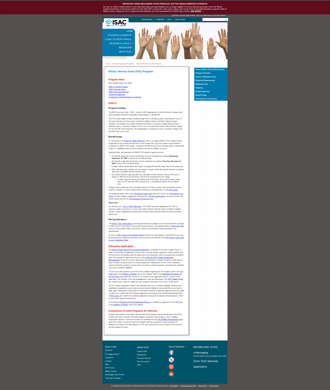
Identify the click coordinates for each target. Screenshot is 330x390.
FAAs (107, 364)
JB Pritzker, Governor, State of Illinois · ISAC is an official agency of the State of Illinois (198, 15)
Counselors (146, 19)
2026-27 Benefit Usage (117, 89)
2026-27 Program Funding (118, 87)
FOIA (139, 365)
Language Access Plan (188, 386)
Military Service (111, 371)
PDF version (114, 296)
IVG (177, 302)
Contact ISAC (142, 351)
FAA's (169, 19)
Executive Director (144, 358)
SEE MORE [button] (196, 11)
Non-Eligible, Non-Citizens (115, 375)
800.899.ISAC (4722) (205, 347)
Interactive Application (117, 95)
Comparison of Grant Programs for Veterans (125, 97)
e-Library (160, 19)
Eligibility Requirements (205, 80)
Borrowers (109, 350)
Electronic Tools (178, 226)
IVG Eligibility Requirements (168, 320)
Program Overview (203, 73)
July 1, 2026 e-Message (132, 206)
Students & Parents (120, 35)
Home (130, 31)
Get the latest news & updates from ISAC (210, 356)
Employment (141, 355)
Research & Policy (121, 43)
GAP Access (180, 19)
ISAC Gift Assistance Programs (123, 64)
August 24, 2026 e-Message (134, 141)
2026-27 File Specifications (119, 92)
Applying (199, 88)
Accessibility (174, 386)
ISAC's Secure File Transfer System (130, 235)
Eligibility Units (202, 84)
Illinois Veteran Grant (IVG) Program (149, 64)
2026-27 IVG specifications (122, 224)
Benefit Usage (201, 95)
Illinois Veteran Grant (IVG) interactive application (130, 250)
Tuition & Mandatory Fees (206, 77)
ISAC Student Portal (119, 39)
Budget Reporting (203, 91)
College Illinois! (113, 354)
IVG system (173, 190)
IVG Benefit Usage (141, 194)
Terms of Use (202, 386)
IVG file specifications (157, 196)
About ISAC (126, 52)
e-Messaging (200, 352)
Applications (200, 366)
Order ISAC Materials (205, 361)
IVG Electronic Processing (139, 199)
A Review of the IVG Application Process (134, 302)
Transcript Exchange (113, 378)
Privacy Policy (214, 386)
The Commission (143, 362)
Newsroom (125, 48)
